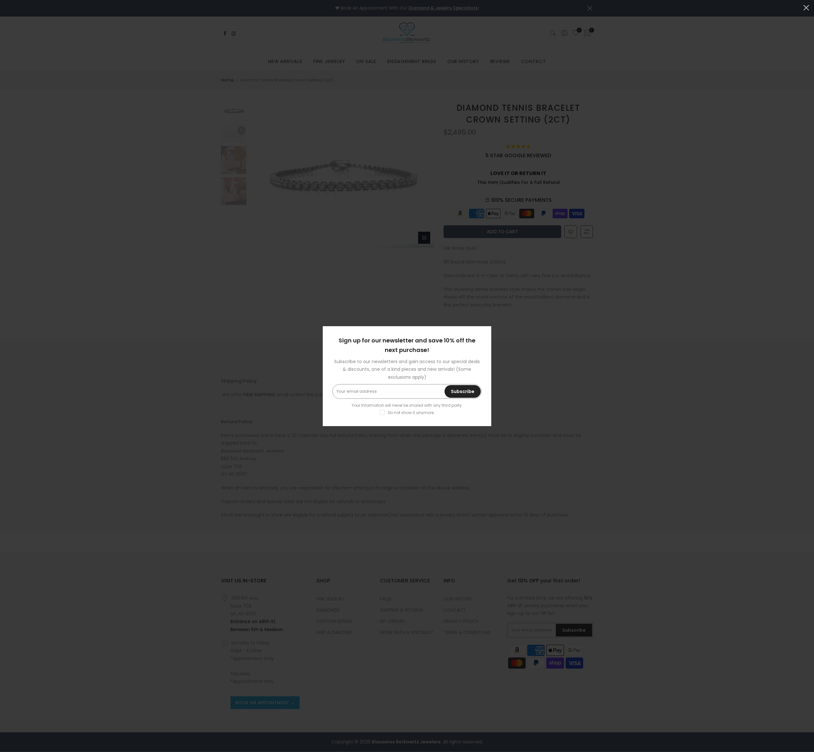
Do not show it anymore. (411, 412)
